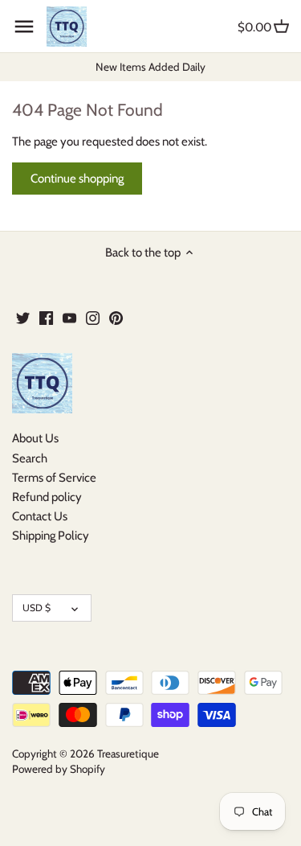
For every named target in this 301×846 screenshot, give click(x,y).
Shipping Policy (50, 535)
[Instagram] (93, 317)
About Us (35, 438)
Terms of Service (54, 477)
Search (29, 458)
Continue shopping (77, 178)
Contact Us (39, 516)
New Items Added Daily (150, 66)
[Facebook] (46, 317)
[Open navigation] (24, 26)
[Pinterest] (116, 317)
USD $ (36, 608)
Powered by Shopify (58, 768)
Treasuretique (128, 753)
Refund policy (47, 497)
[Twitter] (23, 317)
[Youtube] (69, 317)
